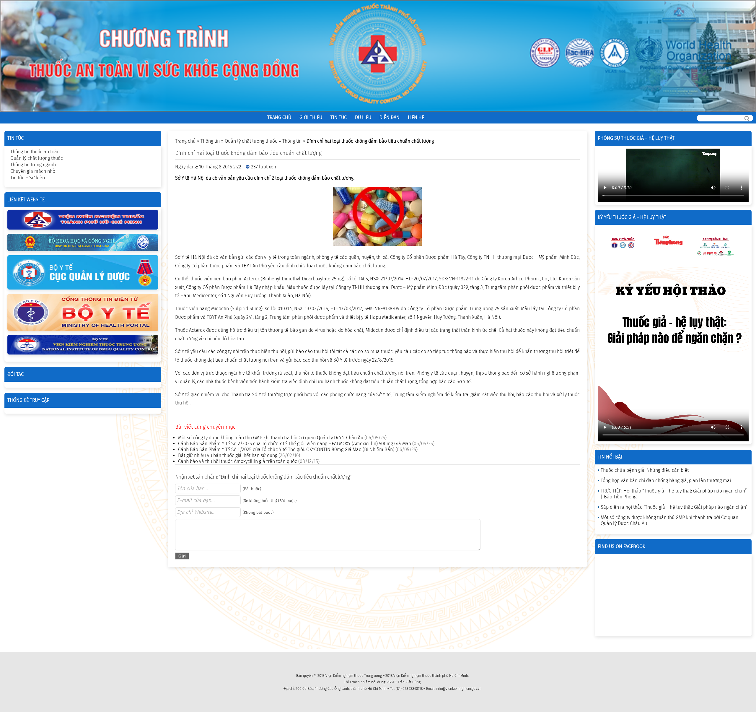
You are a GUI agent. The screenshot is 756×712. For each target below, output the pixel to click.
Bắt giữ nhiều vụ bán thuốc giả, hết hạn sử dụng (227, 455)
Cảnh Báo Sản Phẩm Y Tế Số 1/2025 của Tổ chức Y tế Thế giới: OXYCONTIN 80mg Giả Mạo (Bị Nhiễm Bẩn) (286, 449)
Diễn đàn (389, 117)
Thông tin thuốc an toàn (35, 152)
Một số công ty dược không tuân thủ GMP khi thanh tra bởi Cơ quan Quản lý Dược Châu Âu (270, 437)
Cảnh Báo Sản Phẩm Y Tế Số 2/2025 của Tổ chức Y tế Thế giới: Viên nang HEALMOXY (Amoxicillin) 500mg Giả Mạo (294, 443)
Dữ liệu (363, 117)
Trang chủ (279, 117)
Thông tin (210, 141)
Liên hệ (416, 117)
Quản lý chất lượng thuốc (251, 141)
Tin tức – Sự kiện (27, 178)
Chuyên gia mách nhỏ (32, 171)
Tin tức (338, 117)
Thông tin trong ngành (33, 165)
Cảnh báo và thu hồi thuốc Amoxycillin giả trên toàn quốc (237, 461)
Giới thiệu (310, 117)
